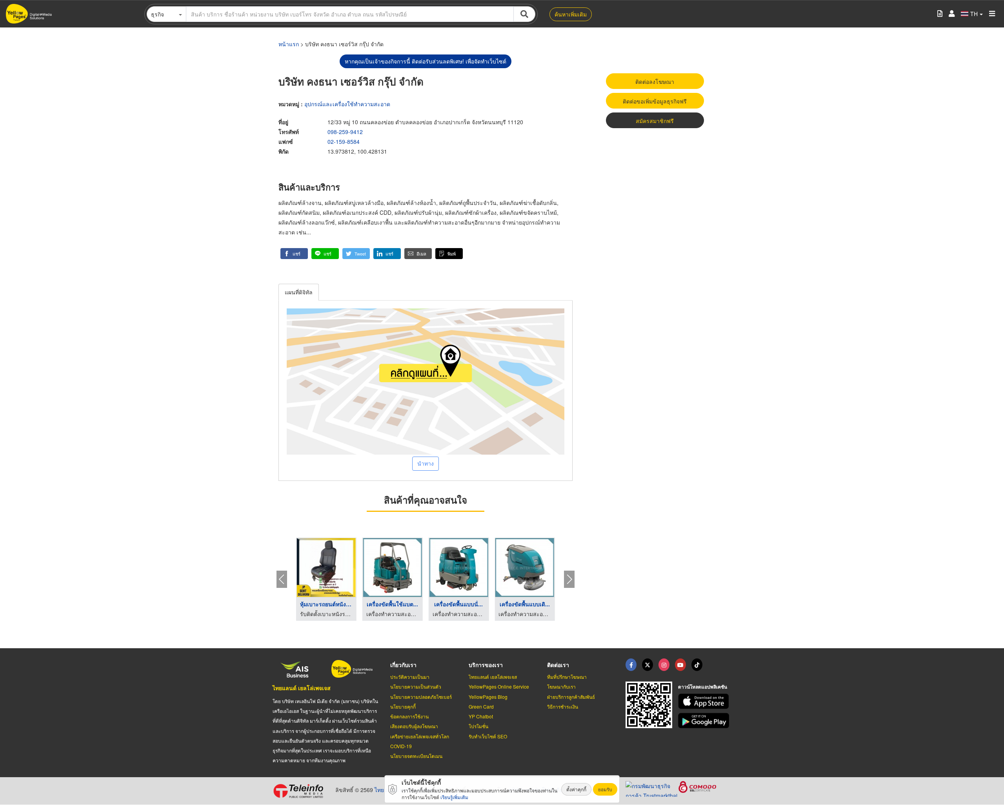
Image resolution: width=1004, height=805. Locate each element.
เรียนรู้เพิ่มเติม (454, 797)
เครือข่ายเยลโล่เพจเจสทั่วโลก (419, 736)
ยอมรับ (605, 789)
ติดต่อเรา (558, 665)
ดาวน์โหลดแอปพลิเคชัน (702, 686)
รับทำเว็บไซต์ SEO (488, 736)
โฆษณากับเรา (561, 686)
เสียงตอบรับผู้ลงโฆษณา (414, 726)
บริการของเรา (486, 665)
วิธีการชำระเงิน (562, 706)
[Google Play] (704, 720)
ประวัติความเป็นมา (409, 676)
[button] (294, 253)
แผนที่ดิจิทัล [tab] (299, 292)
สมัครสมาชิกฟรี (655, 121)
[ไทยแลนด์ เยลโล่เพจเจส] (647, 664)
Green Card (481, 706)
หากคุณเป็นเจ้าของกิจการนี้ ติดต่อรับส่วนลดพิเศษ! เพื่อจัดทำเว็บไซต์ (425, 61)
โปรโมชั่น (478, 726)
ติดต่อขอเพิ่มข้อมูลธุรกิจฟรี (655, 101)
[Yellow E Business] (631, 664)
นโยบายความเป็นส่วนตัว (415, 686)
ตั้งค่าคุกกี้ (576, 789)
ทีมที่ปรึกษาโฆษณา (567, 676)
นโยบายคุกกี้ (403, 706)
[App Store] (704, 701)
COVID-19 (401, 746)
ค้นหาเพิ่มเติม (571, 14)
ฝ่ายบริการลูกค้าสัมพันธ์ (571, 696)
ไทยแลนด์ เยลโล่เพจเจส (302, 688)
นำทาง (425, 463)
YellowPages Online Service (499, 686)
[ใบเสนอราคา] (939, 14)
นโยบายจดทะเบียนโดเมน (416, 755)
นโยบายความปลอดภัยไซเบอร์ (421, 696)
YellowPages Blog (488, 696)
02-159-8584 (343, 141)
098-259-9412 (345, 132)
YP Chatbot (481, 716)
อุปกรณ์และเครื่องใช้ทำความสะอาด (347, 104)
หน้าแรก (288, 44)
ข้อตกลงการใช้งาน (409, 716)
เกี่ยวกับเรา (403, 665)
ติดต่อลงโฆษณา (654, 81)
